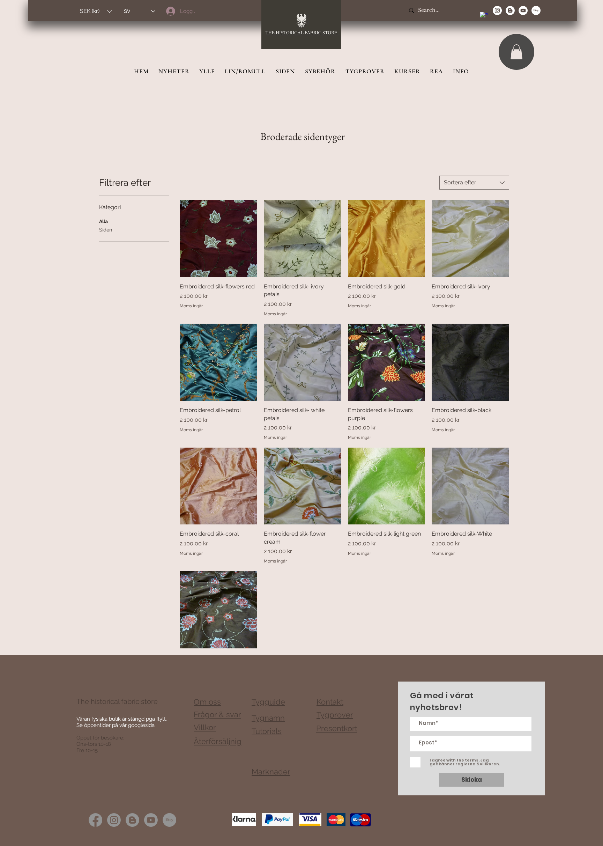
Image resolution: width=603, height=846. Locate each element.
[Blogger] (132, 820)
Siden (105, 230)
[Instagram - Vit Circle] (497, 10)
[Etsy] (536, 10)
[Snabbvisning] (218, 238)
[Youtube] (151, 820)
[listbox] (96, 11)
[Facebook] (95, 820)
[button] (96, 11)
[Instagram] (114, 820)
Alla (103, 221)
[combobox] (474, 183)
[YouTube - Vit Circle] (523, 10)
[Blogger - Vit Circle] (510, 10)
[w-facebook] (484, 16)
